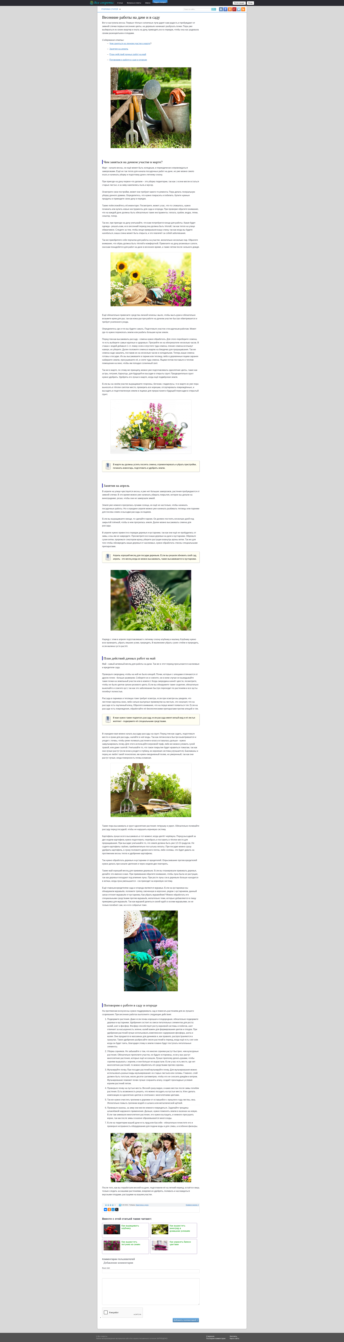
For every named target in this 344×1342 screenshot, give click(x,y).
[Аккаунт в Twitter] (239, 9)
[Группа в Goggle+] (234, 9)
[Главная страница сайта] (102, 2)
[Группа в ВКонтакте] (221, 9)
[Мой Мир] (113, 1209)
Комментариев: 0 (192, 1205)
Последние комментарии (215, 1338)
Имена (147, 3)
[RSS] (243, 9)
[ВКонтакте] (105, 1209)
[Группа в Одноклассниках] (230, 9)
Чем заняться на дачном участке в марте (129, 43)
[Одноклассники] (109, 1209)
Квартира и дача (142, 1205)
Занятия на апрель (118, 49)
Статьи (120, 3)
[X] (116, 1209)
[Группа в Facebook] (225, 9)
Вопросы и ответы (134, 3)
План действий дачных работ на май (127, 54)
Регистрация (239, 3)
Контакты (233, 1336)
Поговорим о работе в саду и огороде (128, 60)
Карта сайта (234, 1338)
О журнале (210, 1336)
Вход (250, 3)
